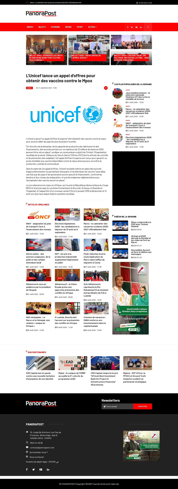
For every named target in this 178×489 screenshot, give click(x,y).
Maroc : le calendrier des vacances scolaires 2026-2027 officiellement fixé (55, 3)
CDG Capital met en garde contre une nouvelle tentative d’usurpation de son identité (40, 376)
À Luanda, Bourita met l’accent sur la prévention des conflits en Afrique (67, 320)
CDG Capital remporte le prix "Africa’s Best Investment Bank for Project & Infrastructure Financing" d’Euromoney (104, 379)
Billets (42, 27)
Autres (92, 27)
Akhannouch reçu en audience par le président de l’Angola (38, 287)
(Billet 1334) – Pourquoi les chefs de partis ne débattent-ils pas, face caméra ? (45, 57)
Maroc (30, 27)
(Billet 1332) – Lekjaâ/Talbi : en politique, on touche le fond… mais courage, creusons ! (131, 57)
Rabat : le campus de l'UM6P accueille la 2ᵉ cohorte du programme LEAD (71, 376)
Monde (68, 27)
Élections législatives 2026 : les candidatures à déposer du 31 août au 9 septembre (138, 140)
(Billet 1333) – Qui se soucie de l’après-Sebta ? (86, 57)
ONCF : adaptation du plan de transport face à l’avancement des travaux (38, 226)
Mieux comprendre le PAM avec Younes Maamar (141, 224)
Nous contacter (37, 457)
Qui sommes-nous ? (39, 452)
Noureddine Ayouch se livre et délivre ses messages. (141, 252)
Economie (55, 27)
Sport (80, 27)
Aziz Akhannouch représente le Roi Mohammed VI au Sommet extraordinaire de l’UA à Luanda (96, 290)
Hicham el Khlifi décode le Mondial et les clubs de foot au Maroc (141, 239)
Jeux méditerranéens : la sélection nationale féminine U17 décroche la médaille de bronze (138, 95)
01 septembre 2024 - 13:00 (47, 88)
